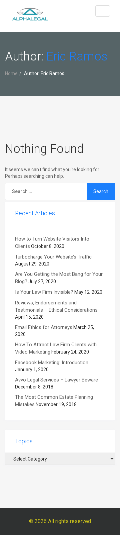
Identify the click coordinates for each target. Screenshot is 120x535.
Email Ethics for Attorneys (43, 327)
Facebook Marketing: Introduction (51, 363)
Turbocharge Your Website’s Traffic (53, 257)
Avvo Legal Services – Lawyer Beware (56, 380)
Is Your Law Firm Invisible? (44, 292)
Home (11, 73)
